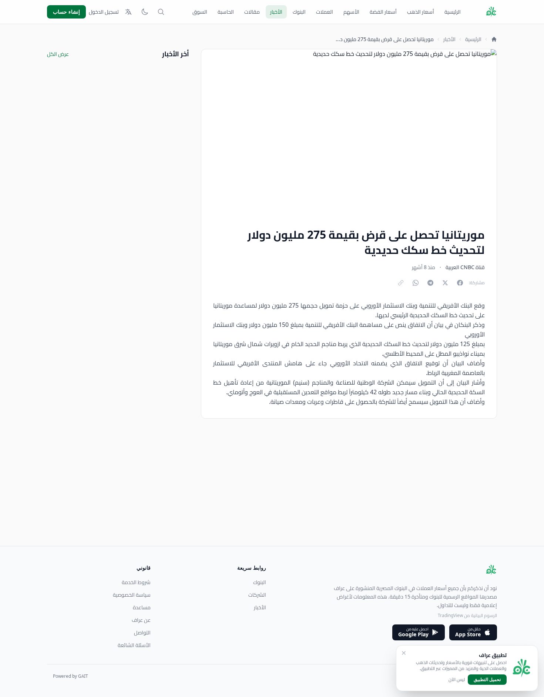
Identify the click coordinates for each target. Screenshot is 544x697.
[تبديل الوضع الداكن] (144, 12)
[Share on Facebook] (460, 283)
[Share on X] (445, 283)
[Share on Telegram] (430, 283)
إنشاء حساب (66, 11)
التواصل (142, 632)
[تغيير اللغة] (128, 12)
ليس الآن (457, 680)
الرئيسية (452, 12)
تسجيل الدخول (104, 12)
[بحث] (161, 12)
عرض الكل (58, 54)
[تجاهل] (403, 653)
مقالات (252, 12)
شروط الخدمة (136, 582)
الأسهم (351, 12)
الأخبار (276, 12)
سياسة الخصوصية (132, 595)
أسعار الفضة (383, 12)
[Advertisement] (275, 494)
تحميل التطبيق (487, 679)
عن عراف (141, 620)
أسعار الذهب (420, 12)
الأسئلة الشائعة (134, 645)
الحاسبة (226, 12)
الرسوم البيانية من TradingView (467, 615)
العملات (324, 12)
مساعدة (142, 607)
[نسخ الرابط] (401, 283)
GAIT (83, 676)
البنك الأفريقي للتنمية (445, 305)
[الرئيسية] (494, 39)
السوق (199, 12)
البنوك (299, 12)
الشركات (257, 595)
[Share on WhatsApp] (416, 283)
